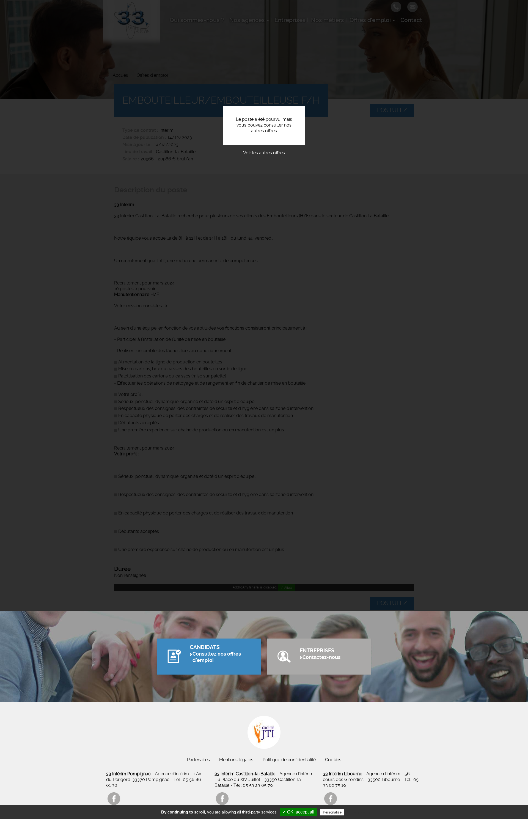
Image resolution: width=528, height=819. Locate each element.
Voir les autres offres (264, 152)
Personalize (332, 812)
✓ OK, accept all (298, 812)
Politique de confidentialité (289, 759)
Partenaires (198, 759)
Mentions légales (236, 759)
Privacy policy (359, 812)
